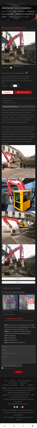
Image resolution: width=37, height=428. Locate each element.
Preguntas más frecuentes (10, 385)
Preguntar (7, 92)
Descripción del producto (10, 106)
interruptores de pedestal (10, 312)
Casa (5, 380)
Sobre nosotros (13, 383)
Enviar (18, 372)
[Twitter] (20, 407)
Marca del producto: (8, 102)
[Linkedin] (17, 407)
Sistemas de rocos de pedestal (11, 288)
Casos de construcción (24, 380)
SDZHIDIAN (20, 415)
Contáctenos (30, 385)
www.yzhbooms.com (21, 417)
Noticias (22, 385)
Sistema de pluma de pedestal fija (26, 312)
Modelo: (5, 100)
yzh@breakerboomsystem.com (20, 404)
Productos (13, 380)
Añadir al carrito (25, 92)
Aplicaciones (23, 383)
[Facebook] (14, 407)
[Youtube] (22, 407)
